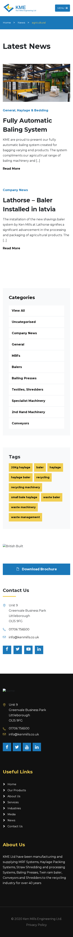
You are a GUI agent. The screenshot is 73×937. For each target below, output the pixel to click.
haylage (55, 467)
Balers (17, 367)
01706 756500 (19, 629)
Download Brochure (39, 569)
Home (7, 22)
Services (13, 802)
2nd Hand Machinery (28, 412)
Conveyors (20, 423)
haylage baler (20, 477)
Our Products (16, 790)
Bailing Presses (24, 378)
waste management (25, 517)
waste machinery (23, 507)
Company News (24, 333)
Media (11, 814)
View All (18, 310)
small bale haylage (24, 497)
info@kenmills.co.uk (24, 637)
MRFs (16, 355)
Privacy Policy (36, 925)
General (18, 344)
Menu (61, 8)
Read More (11, 168)
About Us (13, 796)
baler (40, 467)
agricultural (39, 22)
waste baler (51, 497)
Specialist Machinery (28, 401)
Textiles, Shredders (27, 389)
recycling (42, 477)
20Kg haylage (20, 467)
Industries (14, 808)
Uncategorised (24, 322)
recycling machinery (25, 487)
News (21, 22)
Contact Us (14, 826)
